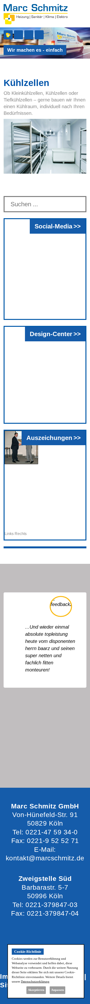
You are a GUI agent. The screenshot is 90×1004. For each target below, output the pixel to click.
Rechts (21, 534)
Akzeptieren (36, 990)
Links (9, 534)
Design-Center (51, 334)
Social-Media (53, 226)
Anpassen (57, 990)
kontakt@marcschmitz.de (45, 858)
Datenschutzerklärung (35, 981)
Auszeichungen (49, 437)
